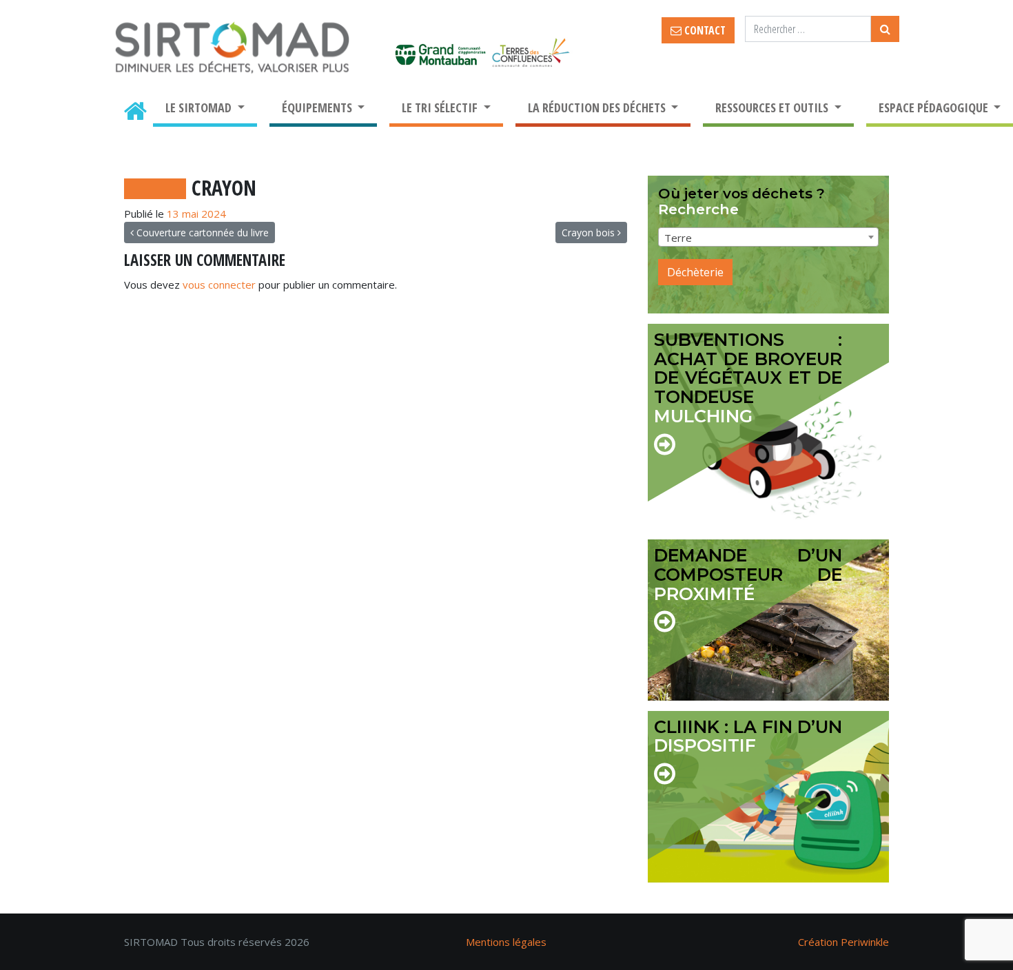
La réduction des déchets (598, 107)
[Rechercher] (885, 29)
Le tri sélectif (441, 107)
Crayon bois (589, 232)
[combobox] (768, 237)
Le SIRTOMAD (199, 107)
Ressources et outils (773, 107)
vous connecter (219, 284)
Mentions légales (506, 942)
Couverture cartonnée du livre (201, 232)
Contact (704, 30)
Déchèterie (695, 272)
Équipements (318, 107)
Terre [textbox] (678, 238)
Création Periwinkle (843, 942)
